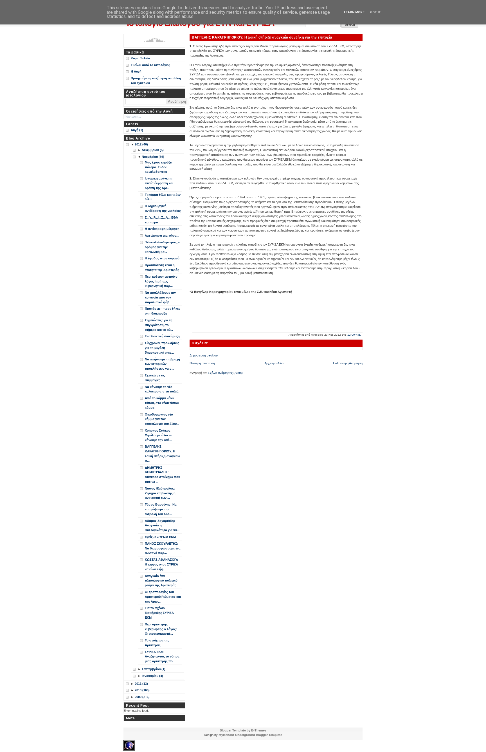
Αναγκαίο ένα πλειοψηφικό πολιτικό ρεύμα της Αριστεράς (161, 580)
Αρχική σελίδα (274, 363)
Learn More (354, 12)
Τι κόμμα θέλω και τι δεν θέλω (163, 197)
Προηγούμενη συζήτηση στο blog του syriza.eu (156, 81)
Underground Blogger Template (258, 735)
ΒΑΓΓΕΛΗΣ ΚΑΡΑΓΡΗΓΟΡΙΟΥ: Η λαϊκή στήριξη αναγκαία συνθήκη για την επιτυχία (262, 37)
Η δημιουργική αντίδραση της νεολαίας (163, 208)
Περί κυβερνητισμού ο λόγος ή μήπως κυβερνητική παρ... (161, 281)
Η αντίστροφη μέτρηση (162, 228)
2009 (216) (142, 697)
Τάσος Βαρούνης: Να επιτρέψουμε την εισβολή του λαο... (161, 509)
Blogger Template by (243, 730)
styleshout (226, 735)
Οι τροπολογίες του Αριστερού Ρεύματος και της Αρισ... (163, 596)
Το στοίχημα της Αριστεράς (157, 643)
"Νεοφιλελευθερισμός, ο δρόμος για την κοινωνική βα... (162, 247)
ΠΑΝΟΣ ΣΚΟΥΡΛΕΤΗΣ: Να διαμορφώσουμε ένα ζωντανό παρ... (163, 548)
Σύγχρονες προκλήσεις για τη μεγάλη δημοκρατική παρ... (162, 347)
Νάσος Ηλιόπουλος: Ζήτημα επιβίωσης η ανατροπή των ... (160, 493)
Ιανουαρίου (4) (152, 675)
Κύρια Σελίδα (140, 58)
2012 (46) (141, 144)
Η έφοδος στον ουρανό (162, 258)
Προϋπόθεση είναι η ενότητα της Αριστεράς (162, 267)
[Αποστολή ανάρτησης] (362, 334)
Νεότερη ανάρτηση (202, 363)
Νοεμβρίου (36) (153, 156)
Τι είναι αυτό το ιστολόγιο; (150, 65)
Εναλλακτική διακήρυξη (162, 336)
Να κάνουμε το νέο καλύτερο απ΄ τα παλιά (162, 389)
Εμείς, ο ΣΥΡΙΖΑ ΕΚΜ (160, 536)
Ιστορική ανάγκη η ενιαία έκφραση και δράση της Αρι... (159, 183)
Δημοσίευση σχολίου (204, 355)
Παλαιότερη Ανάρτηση (348, 363)
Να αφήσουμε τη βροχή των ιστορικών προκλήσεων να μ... (162, 364)
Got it (375, 12)
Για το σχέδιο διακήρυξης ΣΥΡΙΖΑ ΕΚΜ (159, 612)
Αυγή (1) (137, 130)
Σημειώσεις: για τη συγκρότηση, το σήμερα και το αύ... (159, 324)
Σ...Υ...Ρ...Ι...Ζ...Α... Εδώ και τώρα (161, 220)
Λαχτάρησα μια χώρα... (162, 235)
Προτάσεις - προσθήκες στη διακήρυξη (162, 311)
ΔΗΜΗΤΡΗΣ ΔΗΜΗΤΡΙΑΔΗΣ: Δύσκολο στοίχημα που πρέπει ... (162, 474)
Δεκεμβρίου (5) (153, 150)
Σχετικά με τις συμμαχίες (155, 378)
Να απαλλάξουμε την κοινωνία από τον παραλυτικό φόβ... (160, 297)
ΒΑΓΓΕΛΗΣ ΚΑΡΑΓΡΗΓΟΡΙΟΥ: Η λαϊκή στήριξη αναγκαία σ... (162, 453)
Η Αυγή (136, 71)
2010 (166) (142, 690)
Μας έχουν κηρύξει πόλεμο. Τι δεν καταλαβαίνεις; (158, 167)
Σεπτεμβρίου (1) (153, 669)
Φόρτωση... (132, 116)
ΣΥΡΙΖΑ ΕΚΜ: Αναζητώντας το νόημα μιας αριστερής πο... (162, 656)
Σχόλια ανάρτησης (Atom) (225, 372)
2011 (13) (141, 683)
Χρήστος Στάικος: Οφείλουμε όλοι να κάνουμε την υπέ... (158, 435)
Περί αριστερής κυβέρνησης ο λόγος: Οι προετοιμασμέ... (161, 629)
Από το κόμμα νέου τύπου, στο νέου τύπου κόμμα (162, 402)
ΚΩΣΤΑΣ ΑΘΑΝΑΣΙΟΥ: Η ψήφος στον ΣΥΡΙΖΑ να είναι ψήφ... (161, 564)
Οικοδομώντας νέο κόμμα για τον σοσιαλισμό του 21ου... (162, 419)
